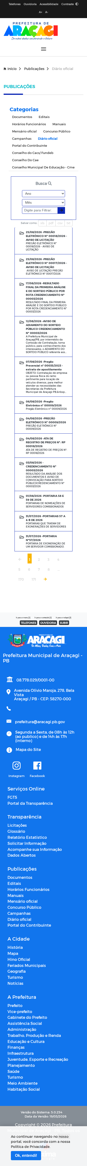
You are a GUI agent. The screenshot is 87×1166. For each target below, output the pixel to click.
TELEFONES (28, 622)
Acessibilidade (49, 4)
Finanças (16, 1047)
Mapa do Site (28, 749)
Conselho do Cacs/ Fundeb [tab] (32, 152)
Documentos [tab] (22, 116)
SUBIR (64, 622)
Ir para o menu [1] (23, 618)
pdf (51, 223)
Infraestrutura (20, 1053)
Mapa (12, 953)
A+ (40, 12)
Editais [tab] (44, 116)
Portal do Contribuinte (29, 925)
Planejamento (21, 1065)
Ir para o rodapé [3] (63, 618)
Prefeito (14, 1005)
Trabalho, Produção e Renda (34, 1035)
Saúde (13, 1071)
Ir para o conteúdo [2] (43, 618)
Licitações (17, 825)
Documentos (19, 877)
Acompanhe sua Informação (34, 849)
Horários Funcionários (28, 889)
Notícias (15, 983)
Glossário (16, 831)
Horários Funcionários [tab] (29, 124)
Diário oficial (19, 919)
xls (42, 223)
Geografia (16, 971)
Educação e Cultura (25, 1041)
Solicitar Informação (26, 843)
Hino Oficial (18, 959)
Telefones (15, 4)
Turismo (15, 977)
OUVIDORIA (48, 622)
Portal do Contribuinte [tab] (29, 145)
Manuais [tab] (59, 124)
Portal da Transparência (30, 803)
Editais (14, 883)
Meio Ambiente (22, 1083)
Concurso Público (24, 907)
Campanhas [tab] (21, 138)
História (15, 947)
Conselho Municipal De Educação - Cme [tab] (43, 167)
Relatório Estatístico (27, 837)
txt (68, 223)
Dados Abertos (21, 855)
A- (46, 12)
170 (21, 579)
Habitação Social (23, 1089)
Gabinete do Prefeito (27, 1017)
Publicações (34, 69)
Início (12, 69)
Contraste (67, 4)
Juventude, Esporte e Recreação (37, 1059)
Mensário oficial (22, 901)
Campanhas (19, 913)
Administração (21, 1029)
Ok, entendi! (26, 1155)
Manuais (15, 895)
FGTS (12, 797)
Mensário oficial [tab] (24, 131)
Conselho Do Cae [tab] (25, 160)
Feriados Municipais (26, 965)
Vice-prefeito (19, 1011)
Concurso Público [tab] (56, 131)
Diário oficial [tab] (48, 138)
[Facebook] (37, 765)
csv (60, 223)
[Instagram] (17, 765)
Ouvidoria (30, 4)
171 (34, 579)
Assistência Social (24, 1023)
